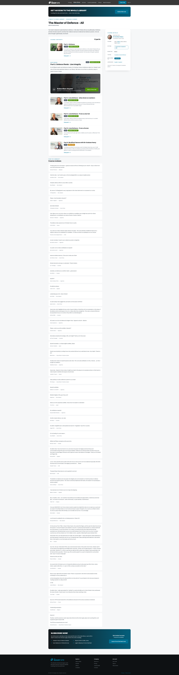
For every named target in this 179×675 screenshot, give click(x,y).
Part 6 (118, 43)
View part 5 (66, 136)
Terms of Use (128, 672)
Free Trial (122, 2)
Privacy (122, 672)
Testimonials (97, 665)
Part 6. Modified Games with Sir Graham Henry (80, 142)
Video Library (76, 2)
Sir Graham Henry (118, 36)
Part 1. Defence (69, 44)
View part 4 (66, 122)
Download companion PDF (120, 47)
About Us (96, 661)
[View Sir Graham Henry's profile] (109, 37)
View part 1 (66, 55)
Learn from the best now (118, 641)
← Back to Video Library (56, 19)
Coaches (78, 667)
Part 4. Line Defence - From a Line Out (77, 114)
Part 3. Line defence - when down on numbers (79, 98)
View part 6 (66, 152)
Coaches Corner (71, 19)
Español (120, 62)
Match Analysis (107, 2)
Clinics (99, 2)
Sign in (129, 2)
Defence (124, 55)
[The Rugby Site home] (54, 2)
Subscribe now (121, 11)
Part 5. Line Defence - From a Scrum (76, 128)
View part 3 (66, 107)
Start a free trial (91, 89)
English (116, 62)
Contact (96, 667)
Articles (84, 2)
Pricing (70, 2)
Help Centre (115, 665)
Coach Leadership (92, 2)
